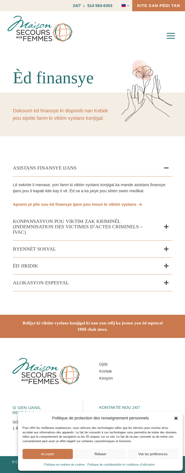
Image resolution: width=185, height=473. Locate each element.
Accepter (47, 454)
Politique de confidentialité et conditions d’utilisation (121, 464)
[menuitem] (122, 6)
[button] (176, 418)
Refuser (100, 454)
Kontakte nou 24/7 (119, 407)
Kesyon (106, 378)
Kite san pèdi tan (158, 5)
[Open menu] (171, 36)
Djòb (103, 364)
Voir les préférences (153, 454)
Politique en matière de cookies (64, 464)
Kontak (105, 371)
